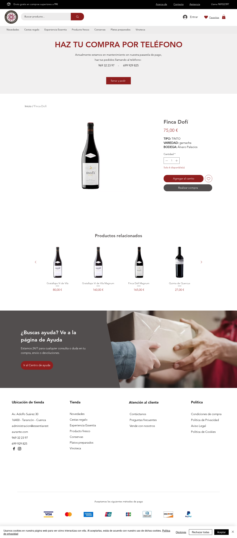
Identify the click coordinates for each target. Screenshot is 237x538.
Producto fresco (80, 431)
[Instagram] (19, 449)
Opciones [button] (181, 532)
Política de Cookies (203, 431)
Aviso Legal (198, 426)
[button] (224, 17)
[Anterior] (35, 262)
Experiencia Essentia (83, 425)
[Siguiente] (201, 262)
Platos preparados (81, 442)
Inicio (28, 106)
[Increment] (177, 161)
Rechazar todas (200, 532)
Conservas (76, 437)
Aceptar (221, 532)
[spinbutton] (171, 161)
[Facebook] (14, 449)
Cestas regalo (78, 419)
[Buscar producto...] (77, 16)
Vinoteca (75, 448)
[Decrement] (166, 161)
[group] (118, 268)
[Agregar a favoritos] (208, 178)
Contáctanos (138, 414)
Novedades (77, 414)
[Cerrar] (233, 532)
